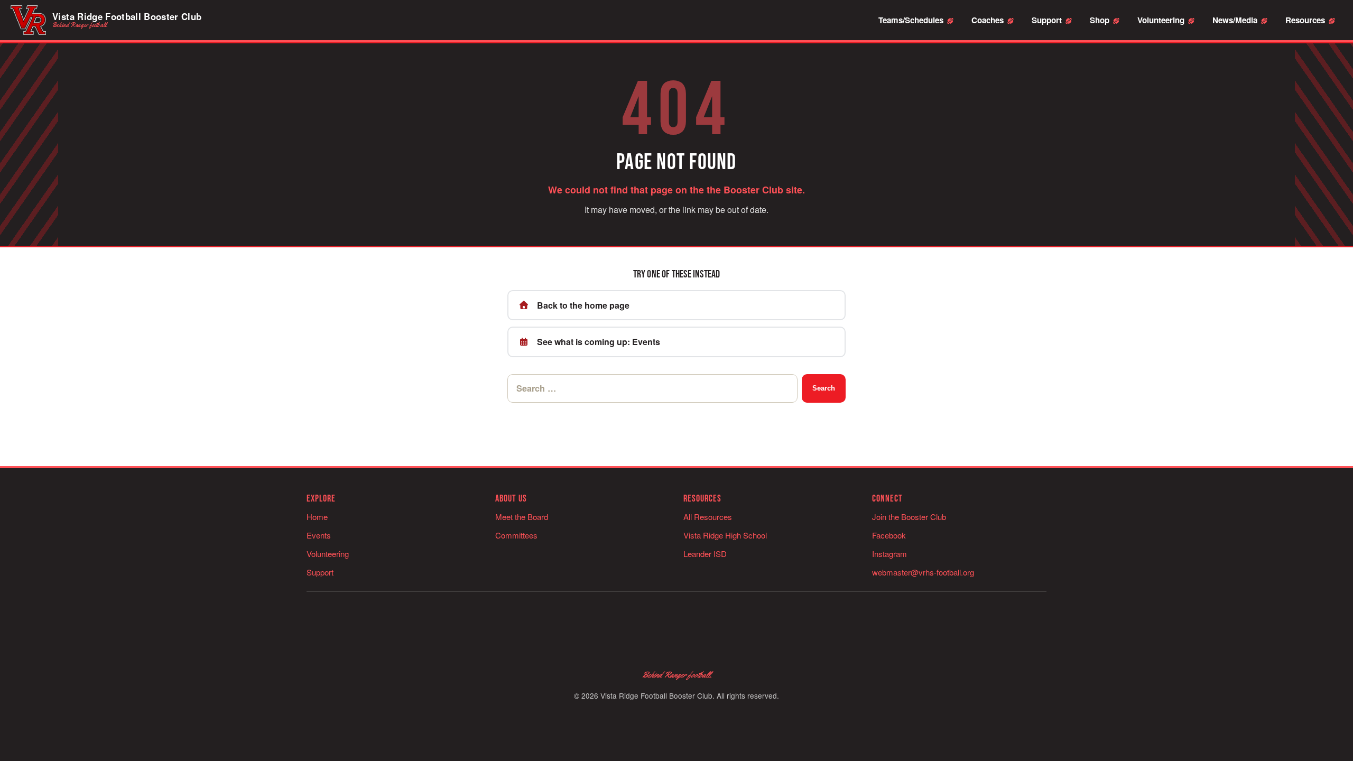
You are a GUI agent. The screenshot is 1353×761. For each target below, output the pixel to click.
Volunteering (1160, 20)
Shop (1099, 20)
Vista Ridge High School (725, 535)
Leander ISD (705, 553)
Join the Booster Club (909, 516)
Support (1047, 20)
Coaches (987, 20)
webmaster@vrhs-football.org (923, 572)
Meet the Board (521, 516)
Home (317, 516)
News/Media (1234, 20)
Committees (516, 535)
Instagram (889, 553)
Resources (1305, 20)
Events (319, 535)
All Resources (707, 516)
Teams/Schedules (910, 20)
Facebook (889, 535)
